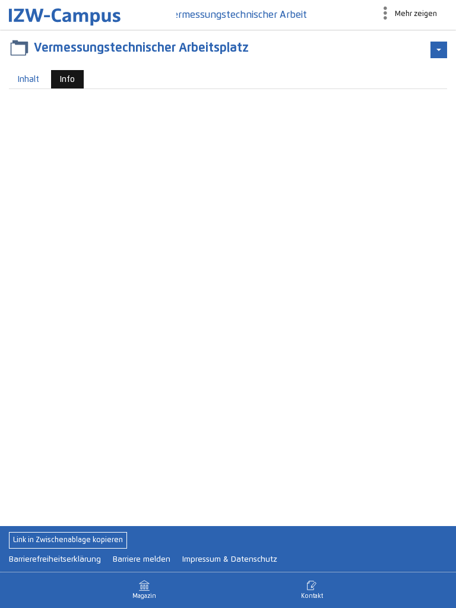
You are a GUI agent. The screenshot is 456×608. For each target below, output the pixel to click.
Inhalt (28, 79)
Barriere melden (141, 559)
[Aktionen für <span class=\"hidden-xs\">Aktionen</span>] (438, 50)
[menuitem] (409, 15)
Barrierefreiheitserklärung (55, 559)
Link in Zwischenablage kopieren (68, 540)
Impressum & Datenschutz (229, 559)
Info (63, 81)
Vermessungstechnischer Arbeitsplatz (241, 15)
